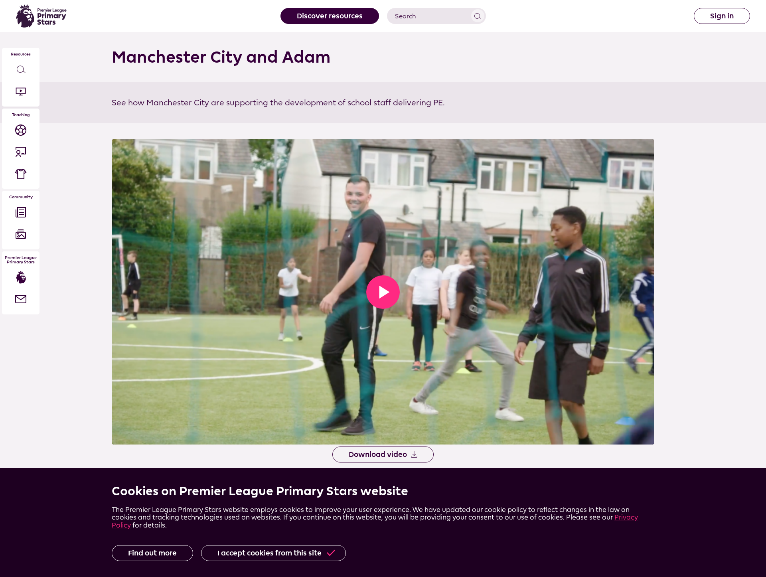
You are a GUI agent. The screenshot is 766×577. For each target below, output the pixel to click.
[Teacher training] (20, 152)
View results (477, 15)
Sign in (722, 16)
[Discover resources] (20, 70)
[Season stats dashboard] (20, 130)
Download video (378, 454)
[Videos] (20, 92)
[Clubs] (20, 174)
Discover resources (330, 16)
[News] (20, 212)
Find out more (152, 553)
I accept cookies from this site (269, 553)
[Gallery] (20, 234)
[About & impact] (20, 277)
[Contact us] (20, 299)
